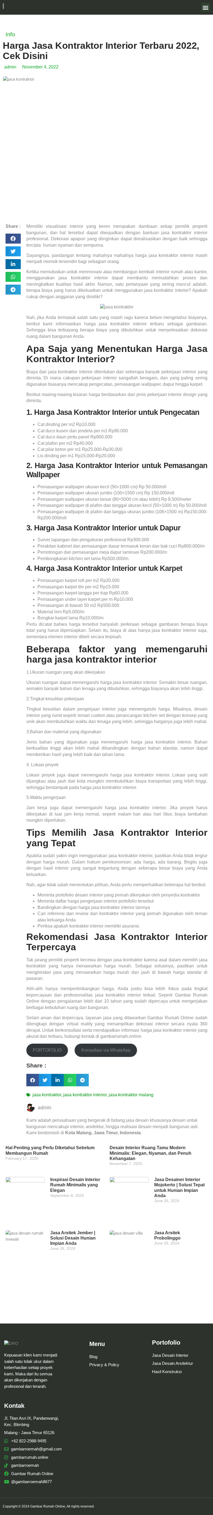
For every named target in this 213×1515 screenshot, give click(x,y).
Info (10, 34)
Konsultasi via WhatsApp (106, 1050)
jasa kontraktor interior (84, 1094)
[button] (205, 7)
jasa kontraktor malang (131, 1094)
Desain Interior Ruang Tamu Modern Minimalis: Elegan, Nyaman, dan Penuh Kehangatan (150, 1153)
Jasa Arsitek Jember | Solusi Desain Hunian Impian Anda (73, 1238)
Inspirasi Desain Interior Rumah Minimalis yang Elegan (75, 1184)
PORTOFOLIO (47, 1050)
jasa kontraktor (46, 1094)
